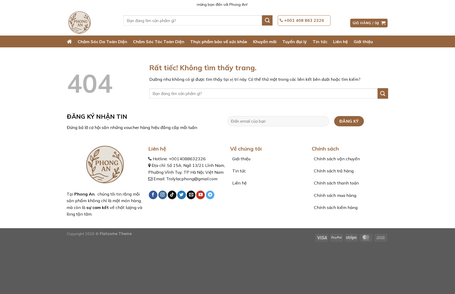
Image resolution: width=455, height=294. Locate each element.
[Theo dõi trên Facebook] (153, 195)
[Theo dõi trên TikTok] (172, 195)
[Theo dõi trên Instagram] (162, 195)
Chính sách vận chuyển (336, 158)
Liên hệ (340, 41)
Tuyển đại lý (294, 41)
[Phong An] (91, 23)
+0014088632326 (187, 158)
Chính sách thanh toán (336, 183)
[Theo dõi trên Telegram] (210, 195)
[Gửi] (267, 20)
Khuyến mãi (264, 41)
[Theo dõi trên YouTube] (200, 195)
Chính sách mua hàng (334, 195)
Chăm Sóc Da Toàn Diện (102, 41)
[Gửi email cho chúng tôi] (191, 195)
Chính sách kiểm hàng (335, 207)
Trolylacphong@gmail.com (191, 178)
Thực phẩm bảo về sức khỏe (218, 41)
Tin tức (320, 41)
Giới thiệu (363, 41)
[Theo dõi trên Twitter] (181, 195)
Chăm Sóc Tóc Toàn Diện (158, 41)
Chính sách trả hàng (333, 170)
